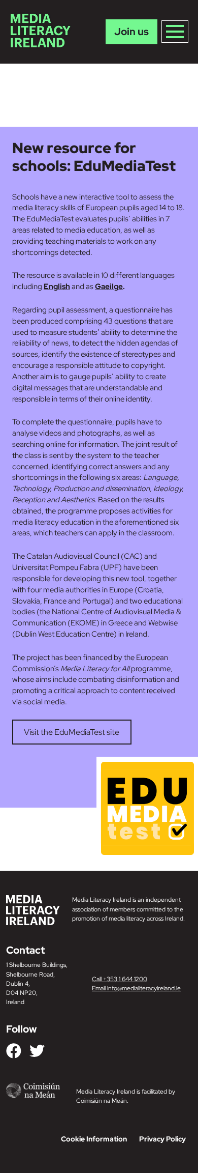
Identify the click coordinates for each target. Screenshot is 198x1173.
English (57, 286)
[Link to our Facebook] (13, 1051)
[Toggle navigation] (174, 31)
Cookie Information (94, 1138)
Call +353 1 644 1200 (119, 979)
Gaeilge (109, 286)
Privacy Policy (162, 1138)
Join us (131, 31)
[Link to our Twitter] (37, 1051)
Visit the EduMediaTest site (71, 732)
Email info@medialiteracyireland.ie (136, 988)
